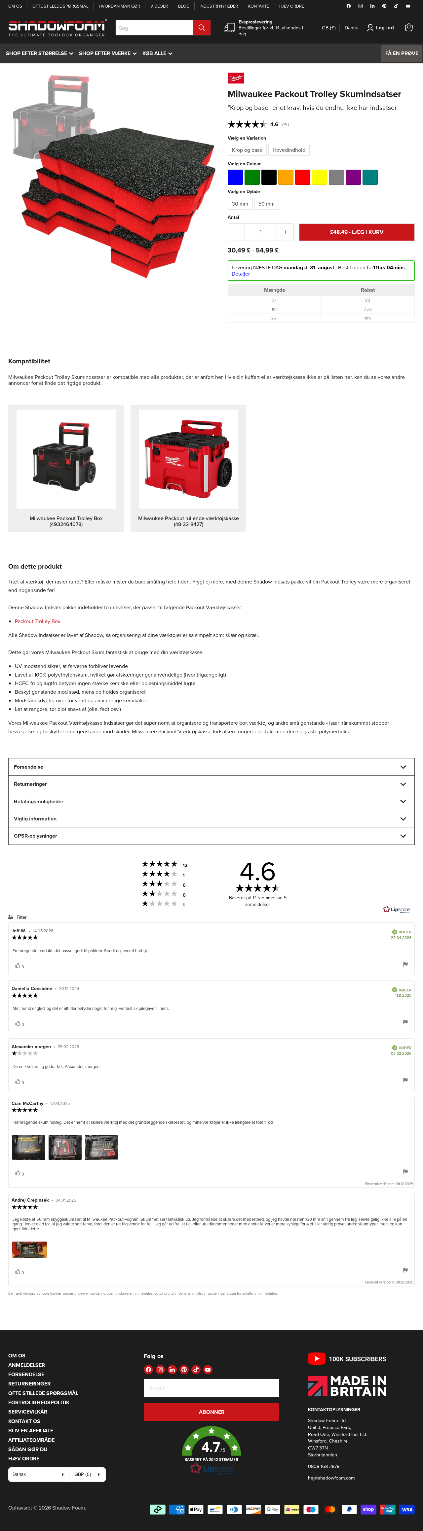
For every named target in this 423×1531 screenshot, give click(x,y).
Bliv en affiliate (30, 1430)
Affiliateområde (31, 1440)
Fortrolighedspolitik (38, 1402)
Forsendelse (26, 1374)
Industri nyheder (219, 6)
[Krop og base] (248, 157)
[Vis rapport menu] (405, 965)
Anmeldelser (26, 1365)
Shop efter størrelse (41, 53)
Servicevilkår (27, 1411)
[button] (211, 1451)
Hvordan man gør (119, 6)
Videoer (159, 6)
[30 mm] (241, 211)
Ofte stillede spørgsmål (60, 6)
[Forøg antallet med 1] (285, 232)
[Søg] (202, 27)
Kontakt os (24, 1421)
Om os (15, 6)
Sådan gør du (28, 1449)
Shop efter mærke (109, 53)
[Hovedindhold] (289, 157)
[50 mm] (267, 211)
